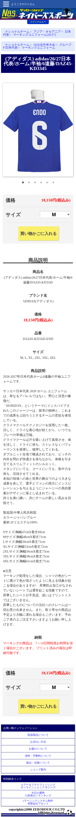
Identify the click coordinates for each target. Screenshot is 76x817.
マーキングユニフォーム (38, 47)
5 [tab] (47, 182)
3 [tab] (35, 182)
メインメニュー (38, 21)
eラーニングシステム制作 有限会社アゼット (38, 802)
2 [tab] (29, 182)
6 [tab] (53, 182)
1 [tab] (23, 182)
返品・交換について (38, 762)
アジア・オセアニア (47, 31)
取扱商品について (38, 734)
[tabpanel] (38, 130)
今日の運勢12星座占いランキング (38, 794)
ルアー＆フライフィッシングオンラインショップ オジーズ (38, 786)
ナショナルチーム (17, 31)
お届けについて (38, 748)
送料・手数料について (38, 755)
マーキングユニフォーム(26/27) (34, 34)
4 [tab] (41, 182)
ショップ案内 (38, 769)
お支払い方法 (38, 741)
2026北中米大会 (44, 44)
